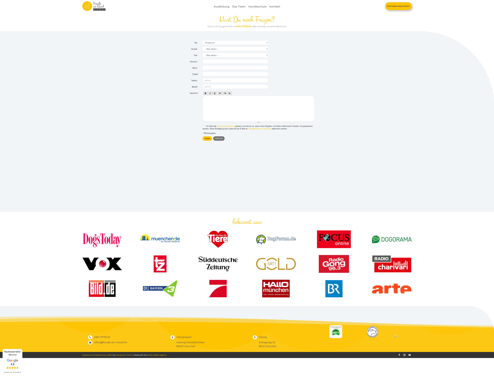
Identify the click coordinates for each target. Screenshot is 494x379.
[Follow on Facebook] (399, 355)
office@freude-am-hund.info (110, 342)
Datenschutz (100, 355)
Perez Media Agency (157, 355)
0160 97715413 (243, 26)
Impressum (87, 355)
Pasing (263, 337)
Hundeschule (257, 7)
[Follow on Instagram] (404, 355)
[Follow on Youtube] (410, 355)
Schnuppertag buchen (398, 6)
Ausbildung (221, 7)
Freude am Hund (124, 355)
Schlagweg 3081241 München (267, 344)
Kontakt (274, 7)
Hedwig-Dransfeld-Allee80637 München (190, 344)
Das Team (239, 7)
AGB (110, 355)
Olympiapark (184, 337)
